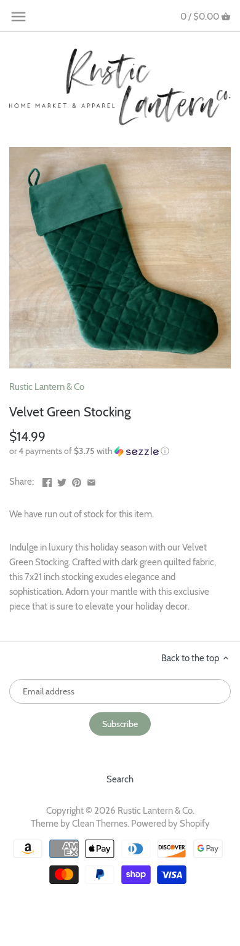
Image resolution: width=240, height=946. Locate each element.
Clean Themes (99, 823)
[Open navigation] (18, 16)
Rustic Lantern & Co (46, 386)
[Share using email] (91, 480)
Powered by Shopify (170, 823)
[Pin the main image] (76, 480)
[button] (120, 451)
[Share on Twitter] (61, 480)
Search (120, 779)
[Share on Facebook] (47, 480)
